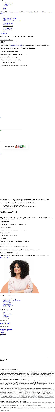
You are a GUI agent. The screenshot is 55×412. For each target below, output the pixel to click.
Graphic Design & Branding (9, 18)
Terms (4, 315)
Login (4, 8)
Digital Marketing (7, 19)
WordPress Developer (21, 45)
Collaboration (6, 316)
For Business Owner (7, 3)
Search (2, 42)
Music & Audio (6, 22)
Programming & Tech (8, 23)
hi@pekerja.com (6, 330)
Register (5, 9)
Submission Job (6, 306)
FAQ (4, 312)
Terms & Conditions (7, 314)
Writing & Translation (8, 26)
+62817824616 (5, 323)
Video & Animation (7, 24)
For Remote (5, 5)
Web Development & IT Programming (11, 20)
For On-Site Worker (7, 4)
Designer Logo (12, 45)
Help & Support (6, 318)
